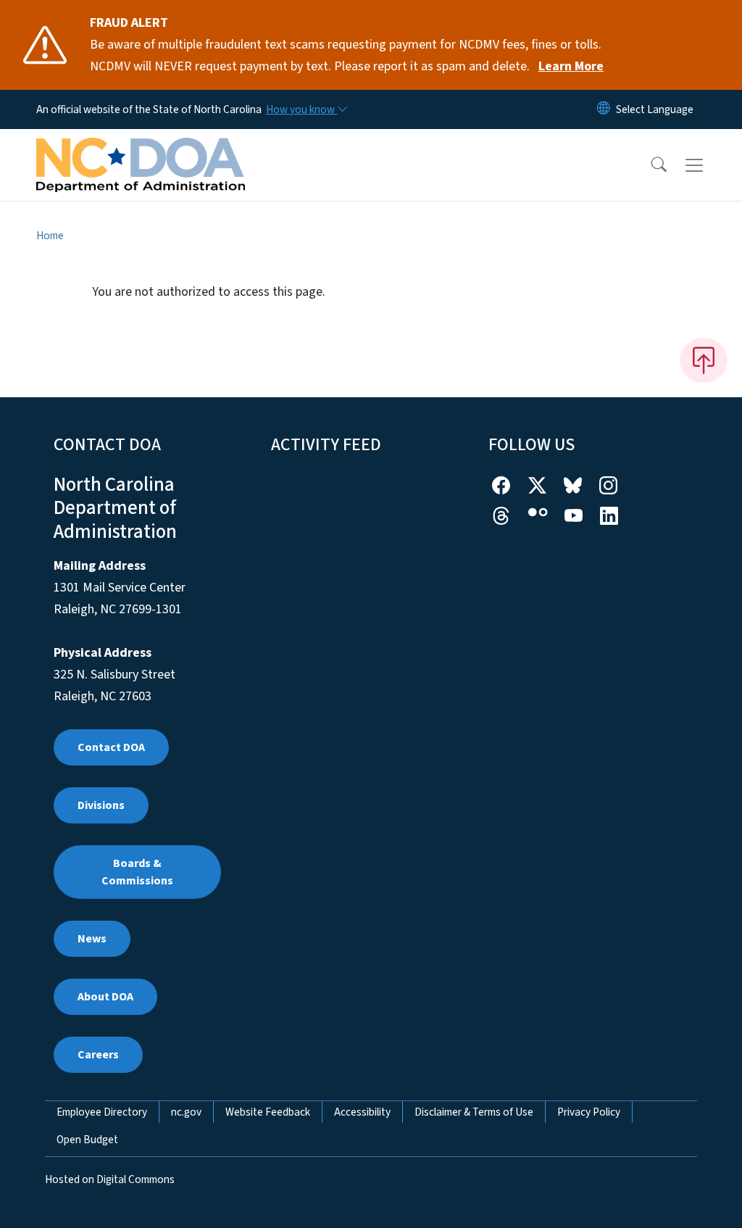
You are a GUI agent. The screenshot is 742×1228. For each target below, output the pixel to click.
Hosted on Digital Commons (110, 1179)
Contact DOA (111, 747)
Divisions (101, 805)
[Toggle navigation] (708, 165)
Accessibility (362, 1112)
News (92, 939)
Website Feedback (267, 1112)
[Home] (140, 148)
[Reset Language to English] (603, 109)
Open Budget (87, 1140)
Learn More (571, 66)
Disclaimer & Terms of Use (473, 1112)
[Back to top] (704, 360)
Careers (98, 1055)
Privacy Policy (588, 1112)
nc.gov (186, 1112)
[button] (649, 165)
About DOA (105, 997)
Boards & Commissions (137, 872)
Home (50, 236)
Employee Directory (102, 1112)
